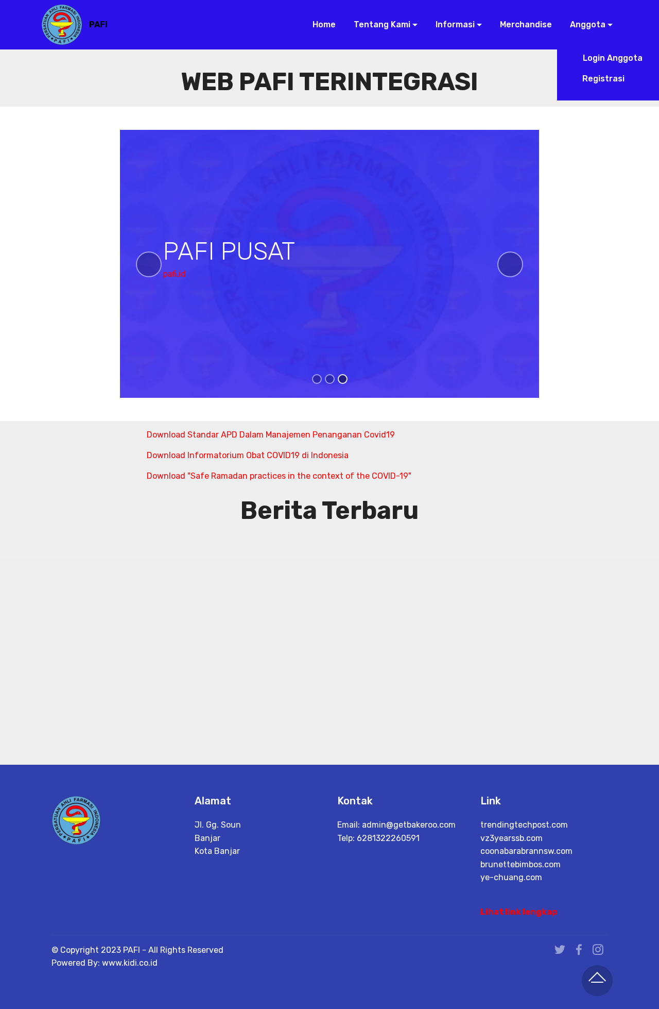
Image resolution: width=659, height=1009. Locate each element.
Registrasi (611, 78)
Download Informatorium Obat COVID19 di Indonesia (248, 455)
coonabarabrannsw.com (526, 851)
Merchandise (524, 24)
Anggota (586, 24)
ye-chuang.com (511, 877)
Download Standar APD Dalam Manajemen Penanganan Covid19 (271, 435)
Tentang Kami (381, 24)
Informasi (454, 24)
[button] (149, 264)
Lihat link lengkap (518, 912)
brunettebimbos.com (520, 864)
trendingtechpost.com (524, 825)
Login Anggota (612, 58)
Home (322, 24)
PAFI (98, 24)
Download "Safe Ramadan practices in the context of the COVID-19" (279, 476)
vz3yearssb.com (511, 838)
